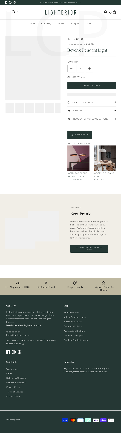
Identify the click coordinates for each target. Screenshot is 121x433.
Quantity (73, 62)
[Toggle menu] (8, 12)
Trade (88, 24)
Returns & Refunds (16, 383)
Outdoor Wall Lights (74, 336)
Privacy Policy (13, 387)
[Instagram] (10, 2)
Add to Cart (92, 86)
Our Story (46, 24)
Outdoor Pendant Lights (76, 340)
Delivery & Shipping (16, 378)
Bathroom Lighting (73, 326)
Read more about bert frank (89, 248)
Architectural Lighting (74, 331)
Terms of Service (14, 392)
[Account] (105, 12)
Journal (61, 24)
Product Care (13, 396)
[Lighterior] (60, 12)
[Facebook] (6, 2)
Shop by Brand (71, 313)
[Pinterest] (15, 2)
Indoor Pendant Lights (75, 317)
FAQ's (9, 374)
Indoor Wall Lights (73, 322)
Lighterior (16, 419)
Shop (32, 24)
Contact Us (11, 369)
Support (75, 24)
